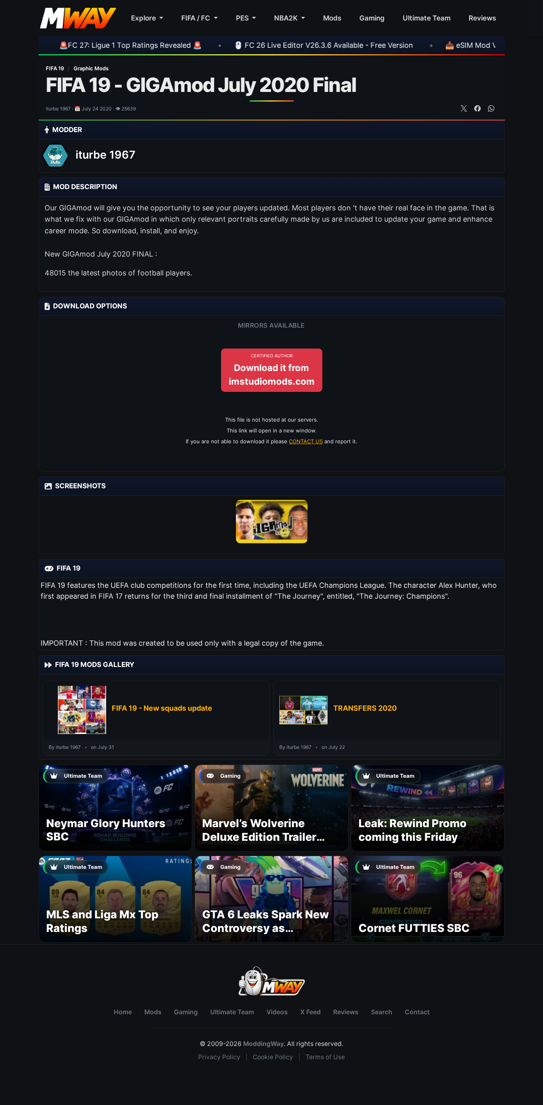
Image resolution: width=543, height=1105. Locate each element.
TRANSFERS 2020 (365, 708)
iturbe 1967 (105, 154)
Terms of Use (325, 1057)
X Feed (310, 1012)
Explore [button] (144, 18)
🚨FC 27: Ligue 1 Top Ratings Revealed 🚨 (87, 45)
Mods (332, 18)
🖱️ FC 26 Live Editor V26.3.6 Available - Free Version (280, 45)
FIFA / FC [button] (196, 18)
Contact (417, 1012)
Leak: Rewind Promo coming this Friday (413, 830)
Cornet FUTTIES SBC (414, 928)
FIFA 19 (55, 68)
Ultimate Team (427, 18)
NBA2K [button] (286, 18)
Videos (277, 1012)
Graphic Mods (91, 68)
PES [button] (243, 18)
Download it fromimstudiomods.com (272, 370)
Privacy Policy (219, 1057)
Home (123, 1012)
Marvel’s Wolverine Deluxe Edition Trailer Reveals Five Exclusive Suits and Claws (263, 844)
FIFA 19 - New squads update (162, 708)
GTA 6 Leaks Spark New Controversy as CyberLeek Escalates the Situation (269, 935)
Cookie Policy (273, 1057)
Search (381, 1012)
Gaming (372, 18)
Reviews (482, 18)
